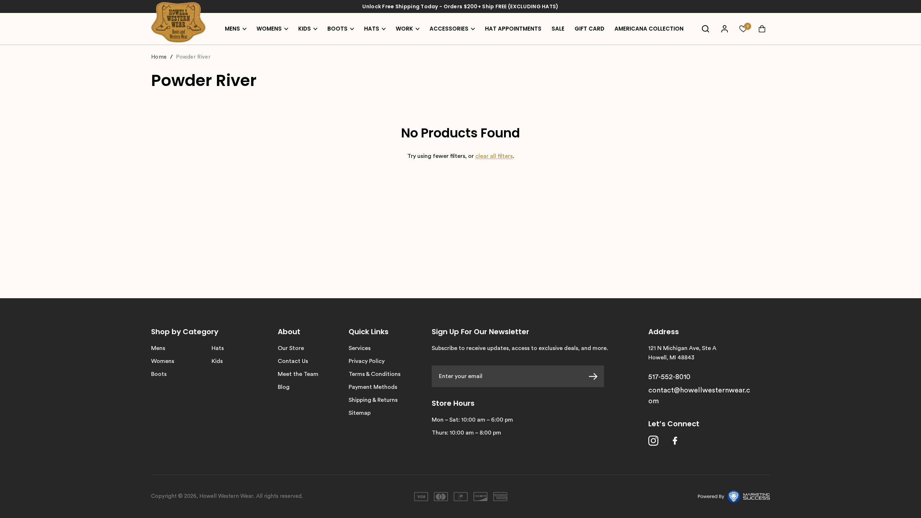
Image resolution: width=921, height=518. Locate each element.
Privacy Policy (367, 361)
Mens (158, 348)
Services (360, 348)
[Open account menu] (724, 29)
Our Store (291, 348)
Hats (218, 348)
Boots (159, 374)
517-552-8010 (669, 377)
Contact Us (293, 361)
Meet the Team (298, 374)
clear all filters (494, 156)
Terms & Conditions (374, 374)
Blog (284, 387)
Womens (162, 361)
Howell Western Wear (226, 496)
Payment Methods (373, 387)
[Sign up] (596, 376)
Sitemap (360, 413)
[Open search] (705, 29)
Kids (217, 361)
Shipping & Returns (373, 400)
